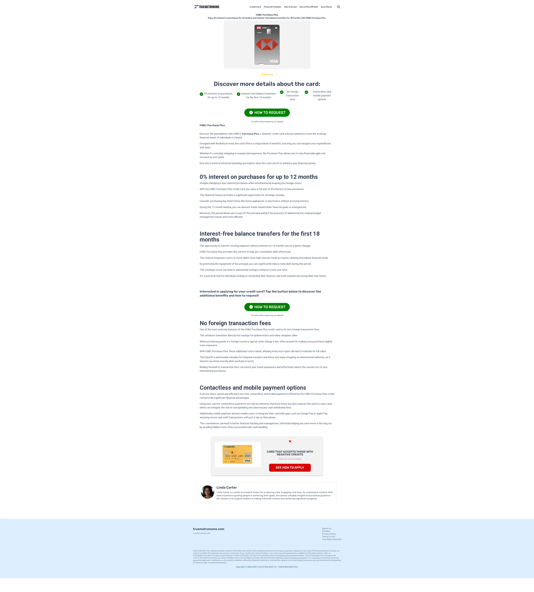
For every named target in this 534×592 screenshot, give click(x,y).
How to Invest (290, 7)
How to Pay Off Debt (309, 7)
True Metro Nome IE (331, 539)
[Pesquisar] (339, 7)
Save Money (326, 7)
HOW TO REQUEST (269, 112)
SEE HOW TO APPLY (290, 467)
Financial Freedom (272, 7)
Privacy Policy (329, 534)
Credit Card (255, 7)
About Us (326, 528)
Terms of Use (328, 536)
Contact (326, 531)
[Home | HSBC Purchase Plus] (211, 7)
